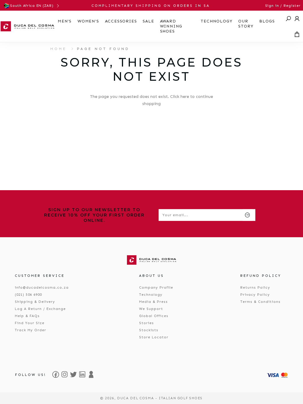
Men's (65, 21)
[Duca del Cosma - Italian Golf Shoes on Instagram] (64, 374)
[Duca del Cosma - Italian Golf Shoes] (27, 26)
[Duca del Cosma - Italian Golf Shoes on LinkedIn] (82, 374)
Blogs (267, 21)
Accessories (121, 21)
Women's (88, 21)
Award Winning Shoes (171, 26)
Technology (216, 21)
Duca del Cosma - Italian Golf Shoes (160, 398)
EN (38, 6)
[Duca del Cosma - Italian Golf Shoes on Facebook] (55, 374)
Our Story (245, 24)
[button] (288, 18)
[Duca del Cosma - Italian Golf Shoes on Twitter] (73, 374)
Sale (148, 21)
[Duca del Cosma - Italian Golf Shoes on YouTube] (91, 374)
